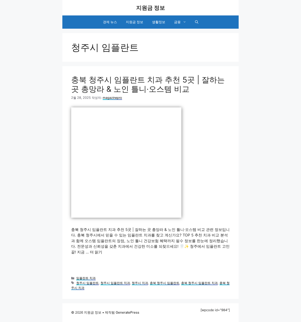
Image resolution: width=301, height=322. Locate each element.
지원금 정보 (150, 7)
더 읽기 (96, 252)
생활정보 (158, 22)
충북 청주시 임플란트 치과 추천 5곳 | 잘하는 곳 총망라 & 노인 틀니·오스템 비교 (148, 84)
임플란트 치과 (86, 278)
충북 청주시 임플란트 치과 (199, 283)
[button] (197, 22)
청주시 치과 (140, 283)
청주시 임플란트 (87, 283)
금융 (177, 22)
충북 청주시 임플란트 (164, 283)
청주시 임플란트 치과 (115, 283)
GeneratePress (127, 312)
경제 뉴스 (110, 22)
